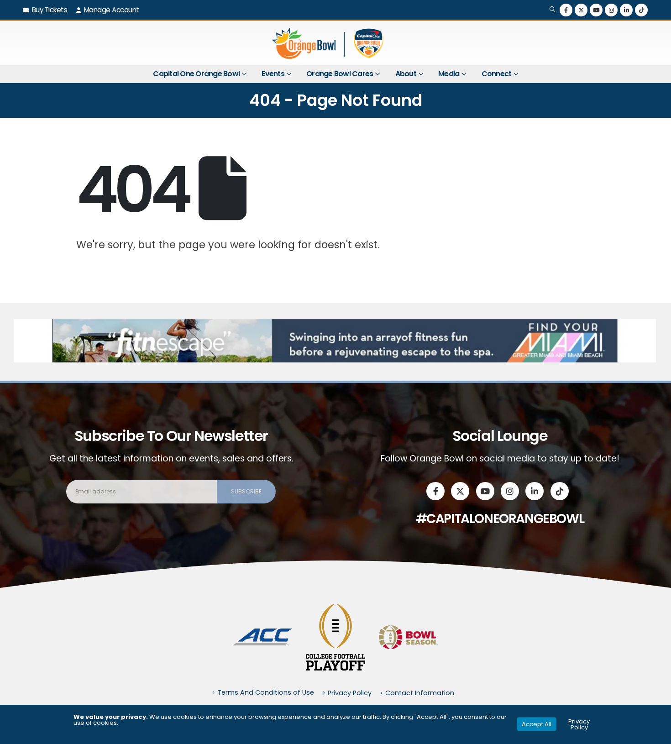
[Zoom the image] (262, 633)
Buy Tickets (50, 10)
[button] (552, 10)
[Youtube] (596, 10)
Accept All (536, 724)
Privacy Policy (350, 692)
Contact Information (419, 692)
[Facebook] (566, 10)
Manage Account (111, 10)
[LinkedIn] (626, 10)
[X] (581, 10)
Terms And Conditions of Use (265, 692)
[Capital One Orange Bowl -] (329, 43)
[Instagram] (611, 10)
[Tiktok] (641, 10)
